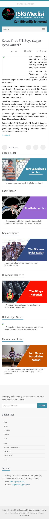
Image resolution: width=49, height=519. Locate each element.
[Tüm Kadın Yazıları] (24, 207)
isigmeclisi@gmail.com (25, 3)
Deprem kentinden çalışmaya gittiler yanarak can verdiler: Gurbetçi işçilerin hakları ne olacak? (23, 328)
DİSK (5, 422)
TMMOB (6, 434)
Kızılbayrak (6, 135)
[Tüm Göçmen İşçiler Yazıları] (24, 250)
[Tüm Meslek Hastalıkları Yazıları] (24, 356)
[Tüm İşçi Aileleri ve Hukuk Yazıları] (24, 324)
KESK (6, 426)
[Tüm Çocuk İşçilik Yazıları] (24, 169)
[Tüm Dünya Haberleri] (24, 292)
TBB (5, 443)
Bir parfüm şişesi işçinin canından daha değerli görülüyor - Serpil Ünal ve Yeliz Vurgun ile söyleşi (22, 222)
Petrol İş (7, 451)
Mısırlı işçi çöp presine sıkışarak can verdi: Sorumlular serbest (21, 264)
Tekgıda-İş (8, 455)
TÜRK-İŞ (7, 430)
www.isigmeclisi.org (17, 481)
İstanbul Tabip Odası (12, 447)
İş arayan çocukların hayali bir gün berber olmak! (24, 183)
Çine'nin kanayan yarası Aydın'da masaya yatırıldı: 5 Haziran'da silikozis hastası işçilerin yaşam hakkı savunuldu (24, 371)
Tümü (6, 459)
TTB (5, 438)
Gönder (42, 405)
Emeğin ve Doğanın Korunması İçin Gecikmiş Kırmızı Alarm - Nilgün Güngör (22, 306)
